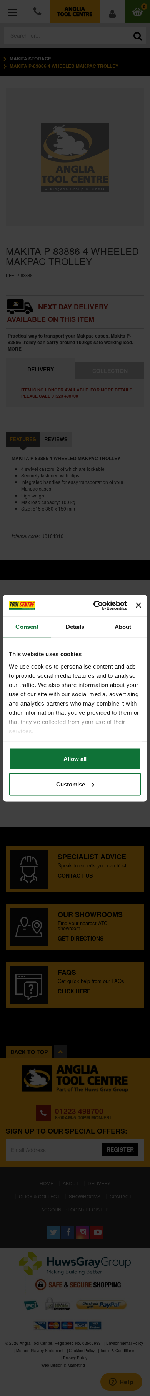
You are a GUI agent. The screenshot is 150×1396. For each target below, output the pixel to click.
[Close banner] (138, 605)
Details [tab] (75, 626)
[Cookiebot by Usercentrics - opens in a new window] (95, 605)
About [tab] (123, 626)
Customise (70, 784)
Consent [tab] (26, 626)
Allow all (75, 759)
